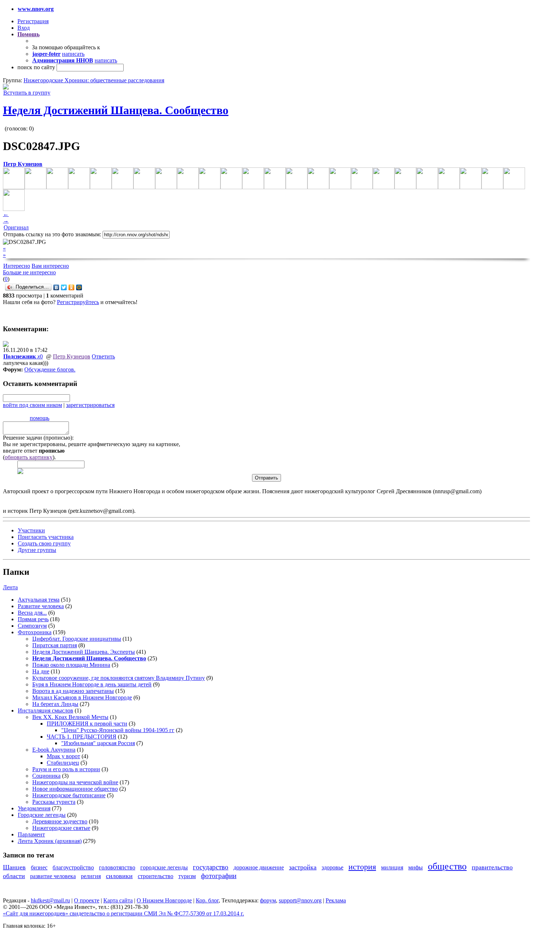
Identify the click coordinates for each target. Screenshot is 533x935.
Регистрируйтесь (78, 302)
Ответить (103, 356)
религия (91, 876)
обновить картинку (29, 457)
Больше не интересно (29, 272)
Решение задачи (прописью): (38, 438)
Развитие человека (41, 606)
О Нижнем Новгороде (164, 900)
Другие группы (37, 550)
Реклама (336, 900)
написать (73, 54)
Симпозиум (32, 626)
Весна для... (32, 613)
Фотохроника (34, 632)
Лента (10, 587)
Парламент (31, 834)
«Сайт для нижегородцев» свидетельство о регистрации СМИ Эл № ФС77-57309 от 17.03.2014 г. (123, 913)
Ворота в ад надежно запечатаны (73, 691)
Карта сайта (118, 900)
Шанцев (14, 867)
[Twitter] (64, 287)
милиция (392, 867)
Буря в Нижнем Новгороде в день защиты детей (92, 684)
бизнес (39, 867)
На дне (40, 671)
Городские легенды (42, 815)
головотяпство (117, 867)
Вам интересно (50, 266)
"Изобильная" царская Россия (98, 743)
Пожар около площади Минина (71, 665)
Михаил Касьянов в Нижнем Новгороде (82, 697)
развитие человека (53, 876)
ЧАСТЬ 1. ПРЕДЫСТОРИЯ (81, 737)
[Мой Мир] (79, 287)
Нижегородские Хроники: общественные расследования (94, 80)
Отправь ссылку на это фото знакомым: (52, 234)
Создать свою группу (44, 543)
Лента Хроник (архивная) (50, 841)
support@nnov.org (300, 900)
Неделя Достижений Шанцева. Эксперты (83, 652)
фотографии (218, 876)
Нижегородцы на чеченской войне (75, 782)
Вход (23, 28)
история (362, 866)
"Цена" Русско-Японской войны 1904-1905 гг (117, 730)
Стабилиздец (63, 763)
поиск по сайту (36, 67)
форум (268, 900)
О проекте (86, 900)
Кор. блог (207, 900)
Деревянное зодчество (59, 821)
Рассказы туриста (53, 802)
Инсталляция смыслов (45, 710)
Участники (31, 530)
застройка (303, 867)
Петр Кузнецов (71, 356)
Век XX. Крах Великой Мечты (70, 717)
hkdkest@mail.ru (50, 900)
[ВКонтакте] (56, 287)
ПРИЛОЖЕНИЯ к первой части (87, 723)
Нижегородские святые (61, 828)
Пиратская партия (54, 645)
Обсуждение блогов (49, 369)
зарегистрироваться (90, 405)
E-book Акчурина (53, 750)
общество (447, 866)
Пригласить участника (46, 537)
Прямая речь (33, 619)
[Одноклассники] (71, 287)
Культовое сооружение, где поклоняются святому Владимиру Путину (118, 678)
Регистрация (33, 21)
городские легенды (164, 867)
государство (210, 867)
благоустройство (73, 867)
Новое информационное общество (75, 789)
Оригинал (16, 227)
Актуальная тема (38, 600)
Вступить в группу (26, 93)
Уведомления (34, 808)
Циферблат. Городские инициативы (76, 639)
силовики (119, 876)
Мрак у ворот (63, 756)
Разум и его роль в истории (66, 769)
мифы (415, 867)
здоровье (332, 867)
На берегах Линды (55, 704)
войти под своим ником (32, 405)
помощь (39, 418)
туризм (187, 876)
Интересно (16, 266)
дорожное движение (259, 867)
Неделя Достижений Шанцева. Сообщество (115, 110)
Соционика (46, 776)
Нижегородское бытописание (69, 795)
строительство (155, 876)
